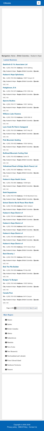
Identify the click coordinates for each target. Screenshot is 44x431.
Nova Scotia (11, 347)
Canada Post (8, 293)
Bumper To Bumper (10, 280)
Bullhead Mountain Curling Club (15, 153)
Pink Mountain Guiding (12, 140)
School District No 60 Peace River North (18, 202)
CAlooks (7, 2)
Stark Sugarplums (10, 192)
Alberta (9, 333)
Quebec (9, 324)
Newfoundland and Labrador (16, 356)
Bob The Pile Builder (11, 267)
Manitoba (10, 342)
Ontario (9, 320)
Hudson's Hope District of (13, 213)
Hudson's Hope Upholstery (13, 74)
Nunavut (10, 369)
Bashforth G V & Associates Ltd (15, 64)
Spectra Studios (9, 101)
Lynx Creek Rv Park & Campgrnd (15, 127)
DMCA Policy (23, 427)
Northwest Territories (14, 365)
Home (13, 56)
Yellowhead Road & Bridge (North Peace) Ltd (20, 166)
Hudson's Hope (11, 71)
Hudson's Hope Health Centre (14, 179)
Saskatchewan (11, 338)
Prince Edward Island (14, 360)
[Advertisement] (22, 31)
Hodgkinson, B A (9, 87)
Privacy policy (12, 427)
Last (35, 308)
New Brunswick (12, 351)
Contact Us (33, 427)
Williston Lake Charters (12, 114)
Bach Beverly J (8, 253)
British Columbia (23, 56)
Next (31, 308)
